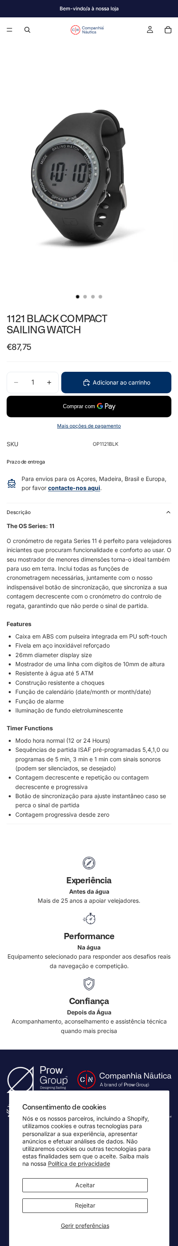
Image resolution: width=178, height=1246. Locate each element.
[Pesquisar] (27, 30)
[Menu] (9, 29)
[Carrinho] (168, 30)
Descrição (19, 512)
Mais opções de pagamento (89, 426)
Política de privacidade (79, 1163)
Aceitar (85, 1185)
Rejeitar (85, 1205)
